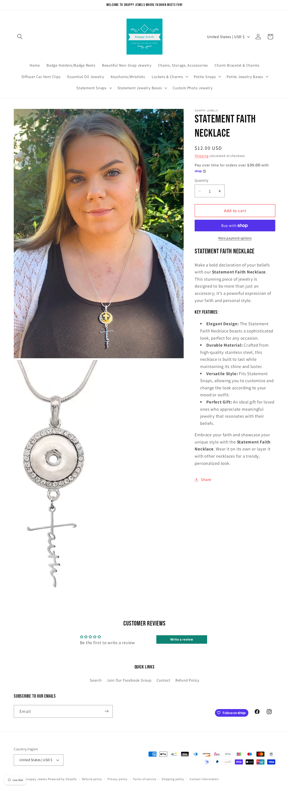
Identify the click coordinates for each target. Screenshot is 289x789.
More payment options (235, 238)
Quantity (201, 180)
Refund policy (92, 779)
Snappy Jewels (36, 779)
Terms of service (144, 779)
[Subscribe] (106, 711)
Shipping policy (173, 779)
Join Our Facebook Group (129, 680)
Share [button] (206, 479)
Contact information (204, 779)
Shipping (201, 156)
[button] (20, 37)
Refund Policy (187, 680)
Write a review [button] (181, 639)
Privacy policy (117, 779)
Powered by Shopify (62, 779)
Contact (163, 680)
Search (96, 680)
